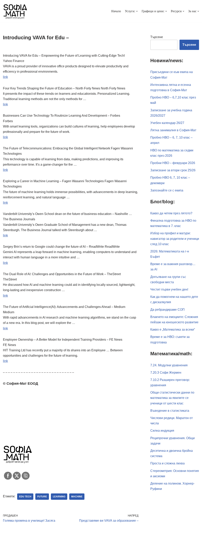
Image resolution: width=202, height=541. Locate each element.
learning (59, 496)
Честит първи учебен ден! (169, 289)
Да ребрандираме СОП (167, 309)
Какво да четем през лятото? (171, 213)
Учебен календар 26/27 (167, 123)
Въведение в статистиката (169, 410)
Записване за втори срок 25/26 (172, 170)
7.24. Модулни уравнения (169, 365)
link (5, 77)
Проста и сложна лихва (167, 463)
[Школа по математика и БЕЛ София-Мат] (15, 11)
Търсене (156, 37)
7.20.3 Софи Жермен (165, 372)
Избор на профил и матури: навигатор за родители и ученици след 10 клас (174, 239)
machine (76, 496)
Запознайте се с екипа (166, 190)
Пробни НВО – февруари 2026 (172, 163)
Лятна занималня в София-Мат (173, 130)
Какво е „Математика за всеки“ (172, 329)
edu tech (25, 496)
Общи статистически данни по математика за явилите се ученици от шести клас (172, 398)
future (42, 496)
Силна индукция (162, 430)
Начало (116, 11)
